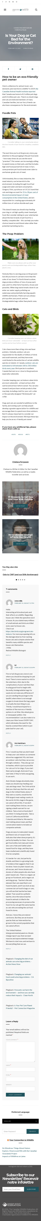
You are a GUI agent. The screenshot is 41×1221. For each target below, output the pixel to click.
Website (9, 1085)
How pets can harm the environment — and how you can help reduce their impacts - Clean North (20, 992)
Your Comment (11, 1040)
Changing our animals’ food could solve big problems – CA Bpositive (20, 977)
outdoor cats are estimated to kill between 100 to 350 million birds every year (20, 365)
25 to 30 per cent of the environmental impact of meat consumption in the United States (20, 195)
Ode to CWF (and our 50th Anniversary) (20, 574)
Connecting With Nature (23, 28)
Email (8, 1075)
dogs (21, 434)
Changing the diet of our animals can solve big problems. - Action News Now (19, 961)
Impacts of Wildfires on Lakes (14, 1156)
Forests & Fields (20, 30)
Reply (8, 655)
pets (27, 434)
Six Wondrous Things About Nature (16, 1148)
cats (14, 434)
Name (8, 1065)
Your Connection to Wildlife (21, 1140)
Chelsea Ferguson (20, 462)
